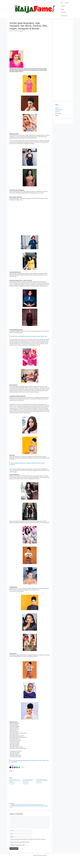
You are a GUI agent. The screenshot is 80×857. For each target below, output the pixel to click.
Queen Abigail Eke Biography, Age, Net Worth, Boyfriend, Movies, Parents (28, 780)
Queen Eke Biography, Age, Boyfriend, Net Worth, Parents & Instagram (15, 780)
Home (62, 2)
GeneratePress (44, 855)
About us (67, 2)
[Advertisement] (30, 41)
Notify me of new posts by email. (18, 845)
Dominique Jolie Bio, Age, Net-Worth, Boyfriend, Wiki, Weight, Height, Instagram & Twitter (27, 804)
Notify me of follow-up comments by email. (20, 842)
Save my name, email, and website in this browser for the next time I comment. (28, 839)
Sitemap (62, 9)
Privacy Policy (63, 12)
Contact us (63, 5)
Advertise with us (64, 15)
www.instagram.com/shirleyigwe (17, 591)
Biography (13, 803)
